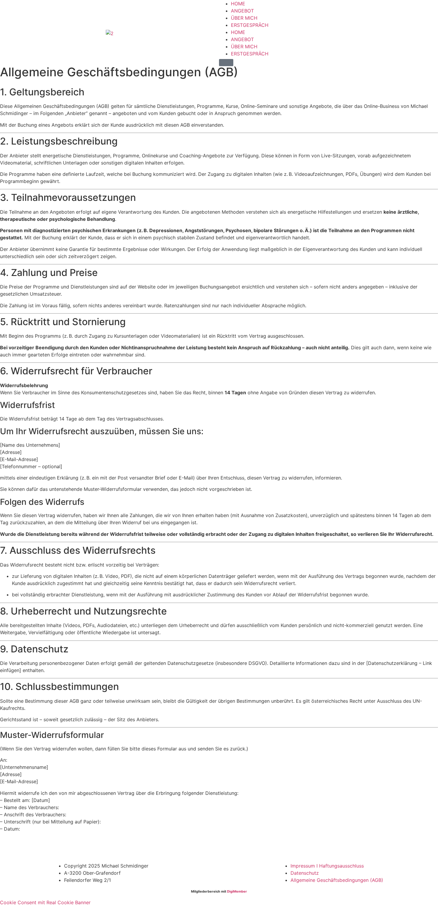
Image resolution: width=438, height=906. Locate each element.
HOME (238, 4)
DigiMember (237, 891)
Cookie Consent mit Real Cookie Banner (45, 902)
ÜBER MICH (244, 18)
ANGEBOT (242, 11)
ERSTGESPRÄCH (249, 25)
